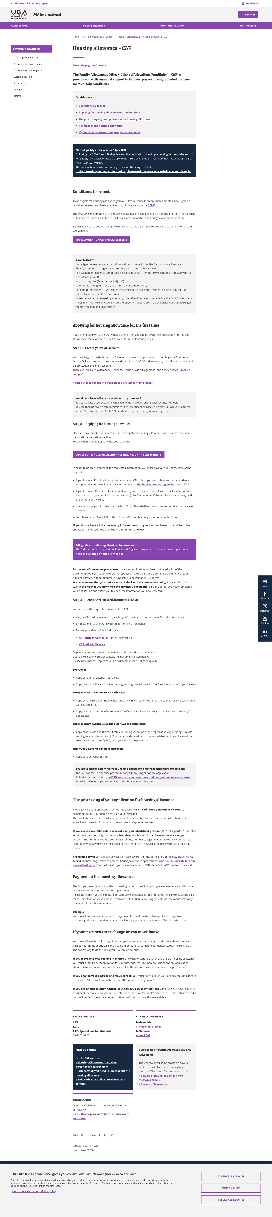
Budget (18, 89)
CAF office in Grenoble (93, 637)
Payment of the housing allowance (101, 125)
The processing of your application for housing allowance (115, 119)
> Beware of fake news (153, 1084)
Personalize (231, 1188)
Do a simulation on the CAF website (101, 240)
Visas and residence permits (29, 70)
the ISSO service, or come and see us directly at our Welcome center (148, 777)
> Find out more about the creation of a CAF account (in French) (113, 382)
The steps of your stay (26, 57)
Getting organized (26, 49)
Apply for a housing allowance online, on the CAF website (118, 455)
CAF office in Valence (92, 644)
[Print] (82, 1135)
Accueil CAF (143, 1035)
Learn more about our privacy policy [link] (34, 1191)
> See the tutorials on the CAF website (99, 553)
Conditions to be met (92, 106)
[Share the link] (111, 1135)
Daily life (19, 95)
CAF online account (97, 617)
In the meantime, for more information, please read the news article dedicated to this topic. (133, 171)
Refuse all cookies (231, 1200)
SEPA (151, 205)
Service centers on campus (28, 63)
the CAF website (90, 1058)
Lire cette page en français (89, 65)
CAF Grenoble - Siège (148, 1026)
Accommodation (23, 76)
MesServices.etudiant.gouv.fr (155, 484)
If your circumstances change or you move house (109, 132)
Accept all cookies (231, 1176)
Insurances (20, 83)
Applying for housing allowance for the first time (109, 112)
